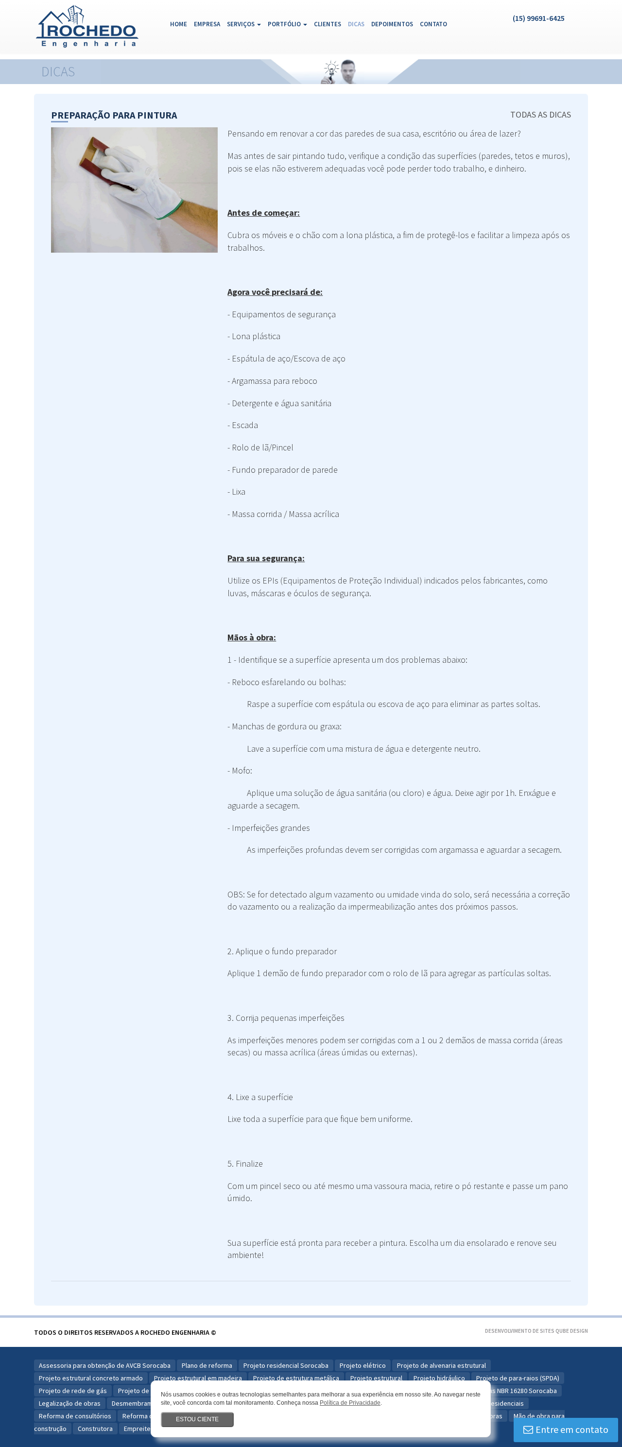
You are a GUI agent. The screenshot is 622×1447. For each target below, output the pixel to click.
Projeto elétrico (363, 1365)
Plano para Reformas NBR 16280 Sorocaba (496, 1390)
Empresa (207, 24)
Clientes (327, 24)
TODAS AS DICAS (540, 114)
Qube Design (571, 1330)
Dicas (356, 24)
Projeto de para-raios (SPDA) (517, 1378)
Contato (433, 24)
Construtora (95, 1428)
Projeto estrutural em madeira (198, 1378)
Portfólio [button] (285, 24)
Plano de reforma (207, 1365)
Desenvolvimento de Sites (519, 1330)
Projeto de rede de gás (73, 1390)
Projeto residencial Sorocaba (285, 1365)
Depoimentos (392, 24)
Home (180, 23)
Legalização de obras (70, 1403)
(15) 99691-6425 (539, 18)
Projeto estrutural (376, 1378)
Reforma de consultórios (75, 1416)
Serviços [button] (241, 24)
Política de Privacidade (350, 1402)
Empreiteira (141, 1428)
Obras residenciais (496, 1403)
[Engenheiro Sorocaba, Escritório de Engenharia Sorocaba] (93, 23)
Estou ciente (197, 1419)
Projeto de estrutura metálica (296, 1378)
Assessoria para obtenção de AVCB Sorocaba (105, 1365)
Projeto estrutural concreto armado (91, 1378)
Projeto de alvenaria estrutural (441, 1365)
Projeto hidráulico (439, 1378)
